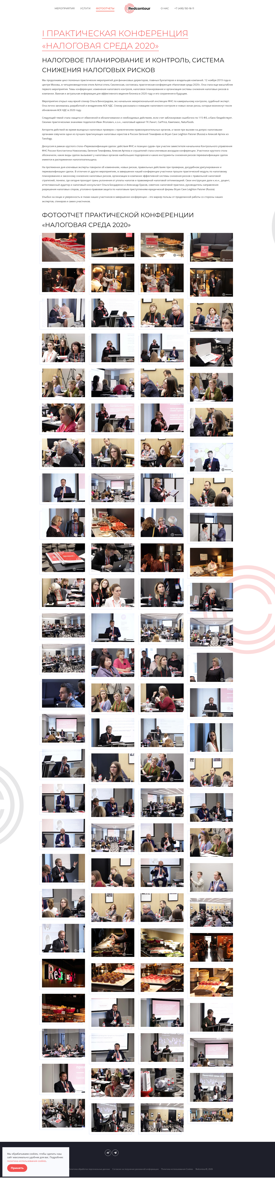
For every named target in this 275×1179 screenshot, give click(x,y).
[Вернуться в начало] (137, 8)
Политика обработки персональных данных (89, 1169)
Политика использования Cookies (177, 1169)
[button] (63, 247)
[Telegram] (115, 1153)
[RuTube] (108, 1153)
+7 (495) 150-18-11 (184, 8)
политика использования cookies (26, 1160)
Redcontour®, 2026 (204, 1169)
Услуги (85, 8)
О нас (165, 8)
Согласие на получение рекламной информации (135, 1169)
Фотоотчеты (105, 8)
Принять (17, 1168)
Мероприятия (65, 8)
